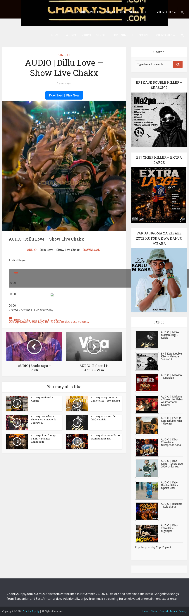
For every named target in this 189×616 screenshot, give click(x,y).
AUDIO (71, 35)
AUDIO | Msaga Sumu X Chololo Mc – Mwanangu (105, 399)
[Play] (16, 272)
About (154, 611)
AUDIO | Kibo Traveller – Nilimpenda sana (105, 437)
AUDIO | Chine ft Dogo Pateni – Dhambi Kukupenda (43, 438)
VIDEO (86, 35)
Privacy (183, 611)
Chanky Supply (31, 611)
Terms (173, 611)
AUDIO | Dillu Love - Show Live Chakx (37, 320)
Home (145, 611)
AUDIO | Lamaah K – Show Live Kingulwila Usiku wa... (43, 419)
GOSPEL (144, 35)
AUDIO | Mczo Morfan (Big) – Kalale (103, 418)
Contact (163, 611)
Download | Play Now (64, 95)
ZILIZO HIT (164, 35)
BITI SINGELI (123, 35)
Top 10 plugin (164, 547)
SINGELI (102, 35)
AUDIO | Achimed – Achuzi (42, 399)
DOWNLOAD (91, 250)
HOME (55, 35)
